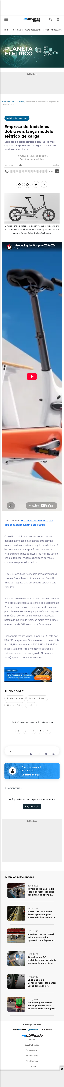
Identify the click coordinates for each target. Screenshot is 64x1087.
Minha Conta (32, 1055)
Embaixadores (32, 1050)
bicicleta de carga (15, 698)
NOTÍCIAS (16, 30)
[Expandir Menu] (6, 19)
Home (4, 102)
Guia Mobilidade (32, 1045)
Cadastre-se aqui (31, 774)
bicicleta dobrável (37, 698)
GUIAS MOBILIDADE (33, 30)
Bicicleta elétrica (14, 705)
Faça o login (32, 806)
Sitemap (32, 1066)
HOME (5, 30)
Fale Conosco (32, 1061)
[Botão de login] (58, 19)
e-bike (31, 705)
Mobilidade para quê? (16, 102)
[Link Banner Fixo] (32, 674)
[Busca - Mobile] (50, 19)
